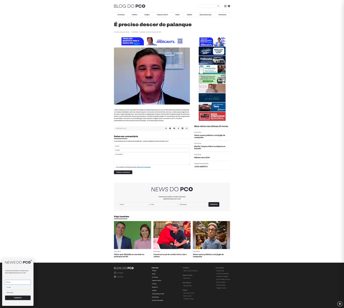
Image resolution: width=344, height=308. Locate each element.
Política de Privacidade (143, 167)
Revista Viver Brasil (157, 300)
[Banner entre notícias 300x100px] (212, 41)
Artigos (147, 14)
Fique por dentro (162, 14)
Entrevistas (222, 14)
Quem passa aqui (205, 14)
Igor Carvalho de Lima (223, 279)
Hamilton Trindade (222, 276)
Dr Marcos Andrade (222, 273)
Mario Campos (221, 282)
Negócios (155, 287)
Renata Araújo (220, 285)
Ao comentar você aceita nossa (133, 167)
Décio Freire (220, 271)
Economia (121, 14)
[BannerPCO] (212, 88)
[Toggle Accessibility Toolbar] (340, 304)
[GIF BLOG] (212, 116)
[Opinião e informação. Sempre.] (129, 6)
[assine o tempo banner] (212, 79)
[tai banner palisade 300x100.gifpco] (212, 60)
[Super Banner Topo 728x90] (152, 41)
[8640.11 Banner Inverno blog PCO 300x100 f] (212, 51)
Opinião (189, 14)
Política (134, 14)
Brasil (177, 14)
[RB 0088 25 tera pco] (212, 107)
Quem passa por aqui (158, 293)
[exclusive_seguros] (212, 97)
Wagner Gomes (221, 288)
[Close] (31, 260)
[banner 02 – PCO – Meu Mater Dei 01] (212, 69)
